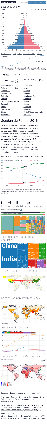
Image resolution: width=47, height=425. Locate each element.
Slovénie (27, 88)
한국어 (5, 418)
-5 (13, 75)
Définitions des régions (28, 397)
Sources (4, 393)
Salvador (4, 96)
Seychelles (5, 109)
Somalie (27, 91)
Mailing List (23, 2)
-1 (15, 75)
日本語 (43, 416)
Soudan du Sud (30, 96)
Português (32, 418)
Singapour (5, 114)
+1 (24, 75)
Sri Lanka (27, 99)
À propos (5, 397)
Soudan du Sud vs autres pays (37, 2)
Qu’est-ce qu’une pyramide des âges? (25, 393)
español (27, 416)
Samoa (4, 99)
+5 (26, 75)
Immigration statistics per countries (22, 206)
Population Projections (15, 327)
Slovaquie (28, 85)
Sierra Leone (6, 112)
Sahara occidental (8, 85)
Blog (42, 397)
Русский (41, 418)
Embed (19, 54)
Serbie (3, 107)
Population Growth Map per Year (21, 356)
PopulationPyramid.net (8, 2)
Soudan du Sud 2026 (29, 54)
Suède (26, 101)
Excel (14, 54)
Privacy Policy (7, 401)
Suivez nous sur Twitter (10, 399)
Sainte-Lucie (6, 93)
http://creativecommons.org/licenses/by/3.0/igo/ (21, 410)
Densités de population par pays (20, 298)
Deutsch (11, 416)
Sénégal (4, 104)
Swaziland (28, 109)
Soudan (27, 93)
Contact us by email (30, 399)
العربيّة (3, 416)
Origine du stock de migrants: (19, 270)
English (19, 416)
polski (23, 418)
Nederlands (14, 418)
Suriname (27, 107)
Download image (6, 54)
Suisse (26, 104)
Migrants (39, 54)
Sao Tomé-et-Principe (10, 101)
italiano (35, 416)
